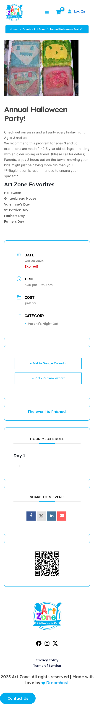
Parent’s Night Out (43, 324)
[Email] (61, 516)
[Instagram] (47, 643)
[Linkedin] (51, 516)
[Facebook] (39, 643)
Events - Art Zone (34, 29)
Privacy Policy (47, 660)
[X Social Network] (41, 516)
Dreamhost (57, 682)
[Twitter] (55, 643)
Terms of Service (47, 665)
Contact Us (18, 698)
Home (14, 29)
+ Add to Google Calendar (48, 363)
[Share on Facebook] (31, 516)
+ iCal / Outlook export (48, 378)
